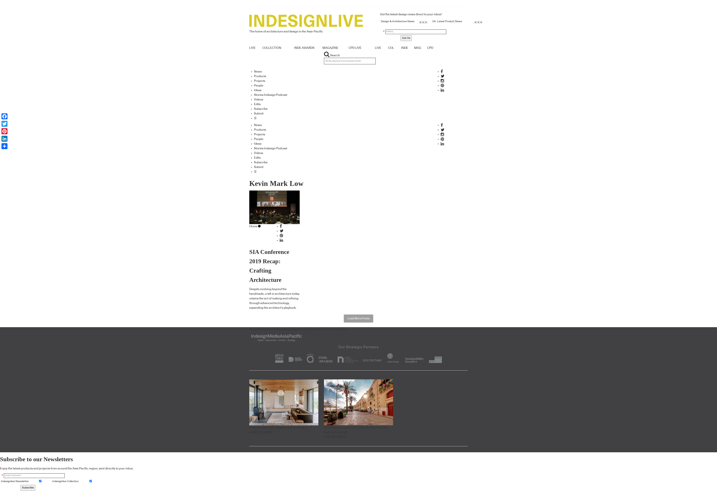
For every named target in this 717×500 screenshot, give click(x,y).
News (258, 71)
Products (260, 76)
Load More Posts (358, 318)
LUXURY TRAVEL (335, 436)
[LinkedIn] (4, 138)
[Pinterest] (4, 131)
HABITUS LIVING (261, 432)
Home (253, 226)
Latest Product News (449, 21)
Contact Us (319, 329)
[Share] (4, 146)
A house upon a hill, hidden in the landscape (278, 427)
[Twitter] (4, 124)
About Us (255, 329)
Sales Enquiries (301, 329)
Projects (259, 80)
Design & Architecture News (397, 21)
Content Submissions (276, 329)
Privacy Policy (337, 329)
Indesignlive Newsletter (15, 481)
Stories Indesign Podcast (270, 94)
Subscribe (261, 108)
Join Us (406, 38)
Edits (257, 104)
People (258, 85)
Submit (258, 113)
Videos (258, 99)
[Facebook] (4, 116)
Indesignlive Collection (65, 481)
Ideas (257, 90)
